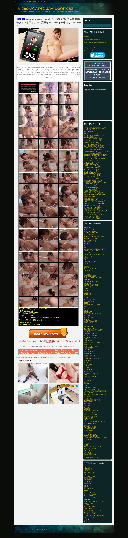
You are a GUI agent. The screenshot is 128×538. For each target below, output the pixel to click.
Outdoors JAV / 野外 (92, 187)
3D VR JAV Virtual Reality (95, 128)
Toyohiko (88, 439)
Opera (86, 384)
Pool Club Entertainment (95, 395)
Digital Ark (89, 270)
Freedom (88, 292)
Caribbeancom (90, 476)
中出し (64, 357)
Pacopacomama (91, 507)
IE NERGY (87, 319)
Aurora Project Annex (94, 236)
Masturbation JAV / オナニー (95, 182)
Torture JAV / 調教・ (92, 216)
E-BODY (87, 279)
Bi (84, 245)
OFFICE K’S (88, 380)
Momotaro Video (91, 359)
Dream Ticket (90, 276)
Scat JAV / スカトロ (91, 198)
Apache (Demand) (91, 231)
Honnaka (88, 312)
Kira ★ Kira (89, 328)
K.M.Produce (89, 323)
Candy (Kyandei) (91, 251)
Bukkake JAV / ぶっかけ (93, 137)
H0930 (86, 485)
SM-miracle (89, 517)
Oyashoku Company (92, 389)
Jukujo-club (89, 496)
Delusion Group (91, 269)
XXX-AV (87, 521)
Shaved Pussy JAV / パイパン (95, 202)
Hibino (86, 308)
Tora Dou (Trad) (91, 436)
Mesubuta (88, 499)
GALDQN (87, 294)
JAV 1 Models (89, 492)
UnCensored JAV (39, 2)
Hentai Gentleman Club (94, 305)
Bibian (86, 247)
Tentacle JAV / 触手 (92, 212)
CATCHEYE (88, 478)
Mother (87, 362)
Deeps (86, 267)
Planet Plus (89, 393)
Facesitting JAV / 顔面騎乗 (94, 158)
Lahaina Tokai (90, 333)
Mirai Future (89, 355)
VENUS (86, 443)
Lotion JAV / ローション (93, 180)
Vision (86, 445)
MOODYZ (87, 360)
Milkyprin (88, 351)
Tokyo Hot (88, 519)
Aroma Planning (91, 233)
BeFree (87, 244)
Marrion (87, 344)
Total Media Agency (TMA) (95, 438)
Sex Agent (88, 418)
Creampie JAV (40, 357)
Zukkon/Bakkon (91, 457)
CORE (86, 258)
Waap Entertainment (93, 447)
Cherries (88, 253)
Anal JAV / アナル (90, 130)
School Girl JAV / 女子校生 (94, 200)
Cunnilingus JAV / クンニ (94, 148)
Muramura (89, 503)
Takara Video (90, 427)
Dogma (87, 274)
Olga (86, 382)
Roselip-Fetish (90, 512)
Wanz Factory (90, 448)
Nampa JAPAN (89, 375)
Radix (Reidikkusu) (92, 400)
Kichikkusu (89, 326)
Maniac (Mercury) (92, 342)
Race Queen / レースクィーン (95, 194)
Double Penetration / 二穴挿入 (97, 155)
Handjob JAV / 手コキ (92, 171)
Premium (87, 396)
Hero (86, 306)
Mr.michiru (89, 364)
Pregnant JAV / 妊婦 (92, 191)
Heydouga (88, 489)
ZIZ (85, 456)
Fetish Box (88, 287)
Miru (86, 357)
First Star (88, 288)
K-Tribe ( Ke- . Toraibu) (93, 330)
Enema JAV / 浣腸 (90, 157)
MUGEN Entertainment (94, 501)
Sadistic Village (91, 414)
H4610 (86, 487)
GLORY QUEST (89, 299)
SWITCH (87, 425)
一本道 (60, 357)
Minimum (87, 353)
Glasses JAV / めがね (92, 167)
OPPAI (86, 386)
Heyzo (86, 490)
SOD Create (89, 420)
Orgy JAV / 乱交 (90, 185)
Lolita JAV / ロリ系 (91, 178)
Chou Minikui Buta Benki (94, 254)
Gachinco (88, 481)
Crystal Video (90, 262)
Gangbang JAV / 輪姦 (92, 166)
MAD (86, 339)
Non (85, 378)
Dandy (87, 263)
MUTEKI (87, 368)
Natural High (90, 377)
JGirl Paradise (90, 494)
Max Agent (88, 348)
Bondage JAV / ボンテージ (94, 135)
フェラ (56, 357)
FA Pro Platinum (91, 285)
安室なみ (69, 357)
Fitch (86, 290)
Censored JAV (25, 2)
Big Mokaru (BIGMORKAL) (95, 249)
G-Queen (87, 483)
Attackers (88, 235)
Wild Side (88, 450)
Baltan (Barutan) (92, 242)
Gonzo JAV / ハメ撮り (92, 169)
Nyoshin (87, 505)
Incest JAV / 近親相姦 (92, 175)
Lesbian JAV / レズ (91, 176)
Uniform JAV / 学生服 (92, 218)
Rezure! (87, 405)
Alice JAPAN (89, 229)
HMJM (86, 310)
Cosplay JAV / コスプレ (93, 140)
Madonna (88, 341)
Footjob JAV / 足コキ (92, 164)
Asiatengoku (89, 472)
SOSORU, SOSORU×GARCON (94, 421)
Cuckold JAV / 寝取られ (93, 144)
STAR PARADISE (90, 423)
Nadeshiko (88, 369)
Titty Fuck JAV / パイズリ (94, 214)
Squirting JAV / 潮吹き (93, 209)
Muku (86, 366)
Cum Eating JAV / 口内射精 (94, 146)
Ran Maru (88, 402)
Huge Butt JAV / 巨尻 (92, 173)
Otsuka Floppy (90, 387)
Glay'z (87, 297)
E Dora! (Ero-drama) (93, 278)
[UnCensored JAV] (20, 19)
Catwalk (88, 480)
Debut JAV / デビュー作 (93, 149)
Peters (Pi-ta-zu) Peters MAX (96, 391)
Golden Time (89, 301)
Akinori (87, 227)
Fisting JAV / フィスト (92, 162)
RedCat (87, 403)
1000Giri (87, 467)
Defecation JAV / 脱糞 (92, 153)
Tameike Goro (90, 429)
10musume (88, 469)
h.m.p (86, 303)
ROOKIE (87, 409)
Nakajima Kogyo (91, 373)
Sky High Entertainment (94, 516)
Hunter (87, 315)
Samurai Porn (90, 514)
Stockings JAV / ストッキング (95, 211)
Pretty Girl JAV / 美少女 (93, 193)
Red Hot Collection (93, 510)
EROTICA (87, 283)
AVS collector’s (91, 238)
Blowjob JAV (32, 357)
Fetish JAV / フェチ (91, 160)
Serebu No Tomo (91, 416)
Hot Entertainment (92, 314)
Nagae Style (89, 371)
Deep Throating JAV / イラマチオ (97, 151)
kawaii (87, 324)
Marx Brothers (91, 346)
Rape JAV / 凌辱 (90, 196)
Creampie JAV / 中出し (92, 142)
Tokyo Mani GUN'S (91, 434)
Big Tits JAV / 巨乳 (91, 133)
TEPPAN (87, 432)
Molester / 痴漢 (90, 184)
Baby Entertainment (93, 240)
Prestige (87, 398)
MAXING (87, 350)
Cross (86, 260)
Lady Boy (88, 332)
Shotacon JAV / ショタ (93, 205)
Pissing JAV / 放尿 (90, 189)
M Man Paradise (91, 335)
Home (16, 2)
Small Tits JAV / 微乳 (92, 207)
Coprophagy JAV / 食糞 (93, 139)
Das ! (86, 265)
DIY (85, 272)
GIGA (86, 296)
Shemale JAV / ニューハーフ (94, 203)
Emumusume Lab (91, 281)
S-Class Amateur (91, 411)
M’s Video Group (91, 337)
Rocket (87, 407)
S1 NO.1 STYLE (89, 412)
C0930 (86, 474)
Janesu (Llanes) (91, 321)
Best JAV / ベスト (90, 132)
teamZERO (88, 430)
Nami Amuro (49, 357)
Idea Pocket (89, 317)
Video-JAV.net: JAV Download (45, 8)
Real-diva (88, 508)
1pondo (24, 357)
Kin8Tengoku (89, 498)
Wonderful (89, 452)
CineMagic (88, 256)
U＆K (86, 441)
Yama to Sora (90, 454)
